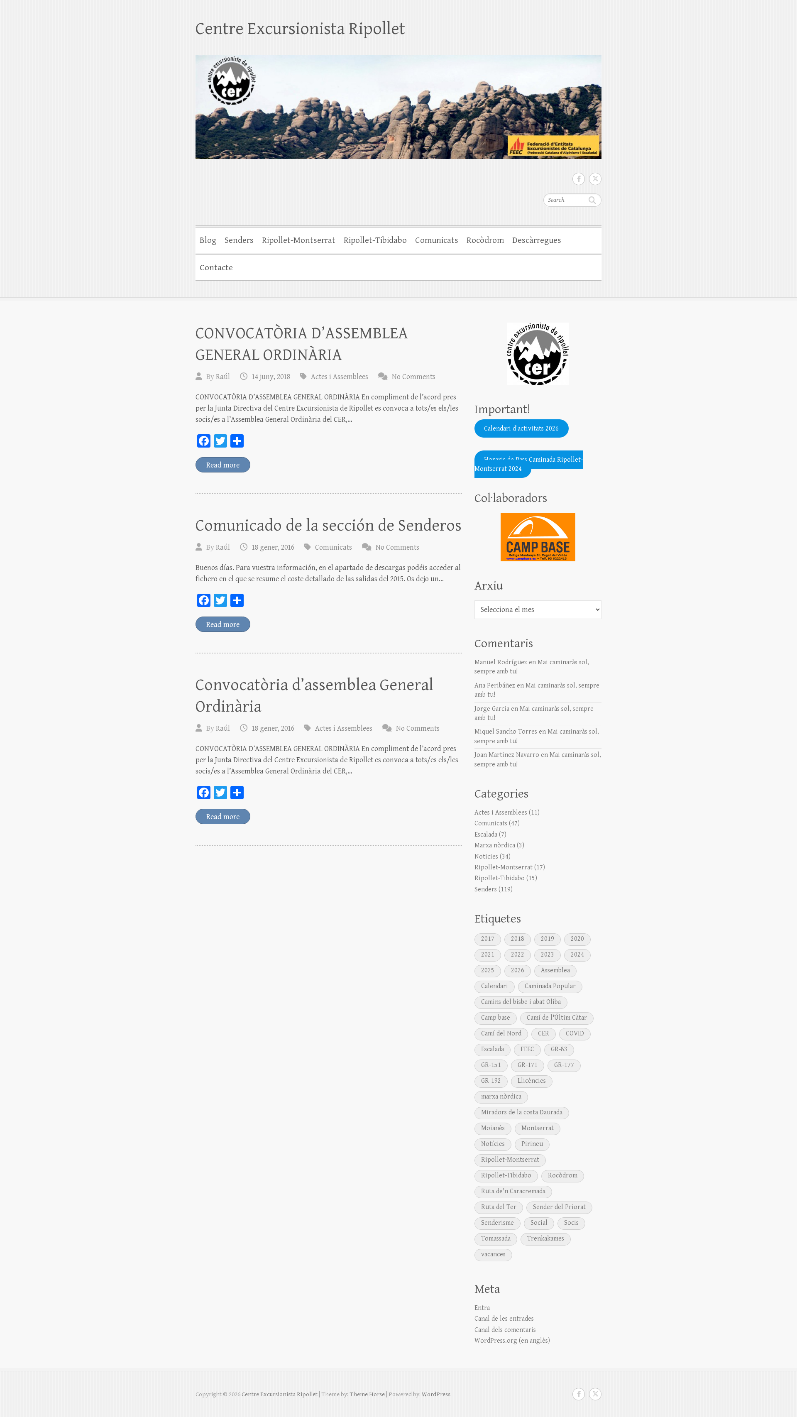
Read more (223, 465)
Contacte (216, 268)
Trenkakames (545, 1239)
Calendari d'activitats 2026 (521, 428)
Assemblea (555, 970)
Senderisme (497, 1223)
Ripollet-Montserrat (298, 240)
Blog (208, 240)
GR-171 (528, 1065)
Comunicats (436, 240)
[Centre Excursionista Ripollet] (398, 101)
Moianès (493, 1128)
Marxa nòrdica (494, 845)
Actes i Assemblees (339, 376)
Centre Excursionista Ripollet (300, 29)
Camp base (495, 1018)
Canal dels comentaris (505, 1330)
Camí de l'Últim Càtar (557, 1018)
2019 (547, 939)
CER (543, 1034)
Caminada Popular (550, 986)
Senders (239, 240)
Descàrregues (536, 240)
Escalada (485, 835)
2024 (577, 955)
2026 (517, 970)
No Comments (413, 376)
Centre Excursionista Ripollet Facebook (578, 179)
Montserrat (537, 1128)
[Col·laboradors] (537, 537)
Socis (571, 1223)
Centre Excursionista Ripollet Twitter (595, 179)
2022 (517, 955)
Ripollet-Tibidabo (375, 240)
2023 (547, 955)
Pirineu (532, 1144)
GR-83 (559, 1049)
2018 (517, 939)
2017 (487, 939)
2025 (487, 970)
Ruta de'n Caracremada (513, 1191)
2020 (577, 939)
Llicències (532, 1081)
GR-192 (491, 1081)
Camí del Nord (501, 1034)
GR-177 (564, 1065)
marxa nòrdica (501, 1097)
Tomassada (496, 1239)
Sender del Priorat (559, 1207)
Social (539, 1223)
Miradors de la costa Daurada (521, 1112)
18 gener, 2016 (273, 547)
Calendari (494, 986)
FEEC (527, 1049)
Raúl (223, 376)
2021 (487, 955)
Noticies (486, 857)
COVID (575, 1034)
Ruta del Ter (498, 1207)
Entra (482, 1308)
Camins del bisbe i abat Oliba (521, 1002)
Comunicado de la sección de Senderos (329, 525)
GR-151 (491, 1065)
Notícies (493, 1144)
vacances (493, 1254)
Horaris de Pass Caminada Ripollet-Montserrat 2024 (528, 463)
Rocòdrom (485, 240)
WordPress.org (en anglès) (512, 1341)
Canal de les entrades (504, 1319)
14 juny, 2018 (271, 376)
